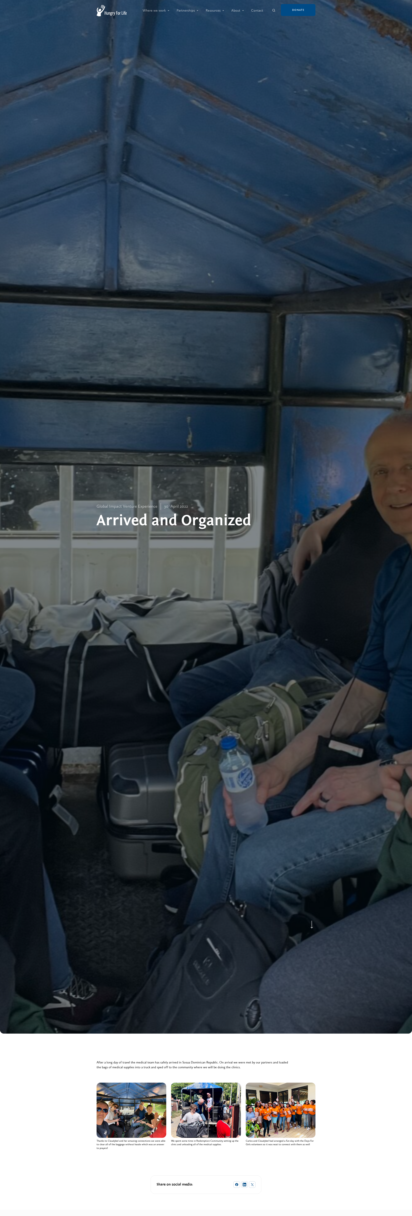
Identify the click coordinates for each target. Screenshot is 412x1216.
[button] (156, 10)
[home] (112, 10)
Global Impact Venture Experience (127, 506)
